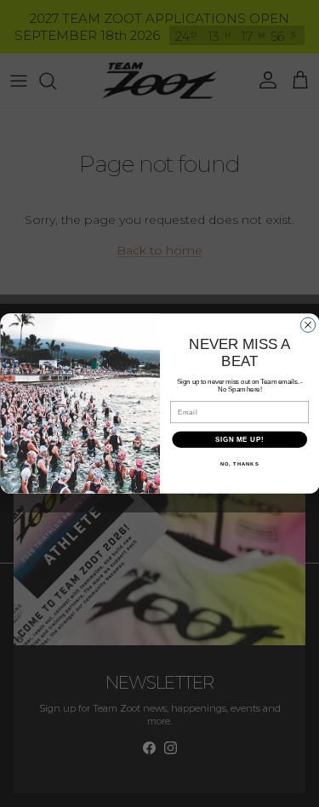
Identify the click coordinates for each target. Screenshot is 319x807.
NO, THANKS (239, 464)
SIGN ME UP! (239, 439)
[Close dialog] (307, 325)
